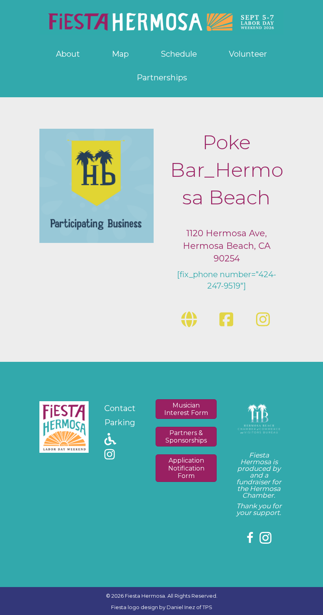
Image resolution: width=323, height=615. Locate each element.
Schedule (179, 54)
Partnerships (162, 77)
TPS (207, 607)
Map (120, 54)
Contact (120, 408)
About (68, 54)
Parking (119, 422)
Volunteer (248, 54)
